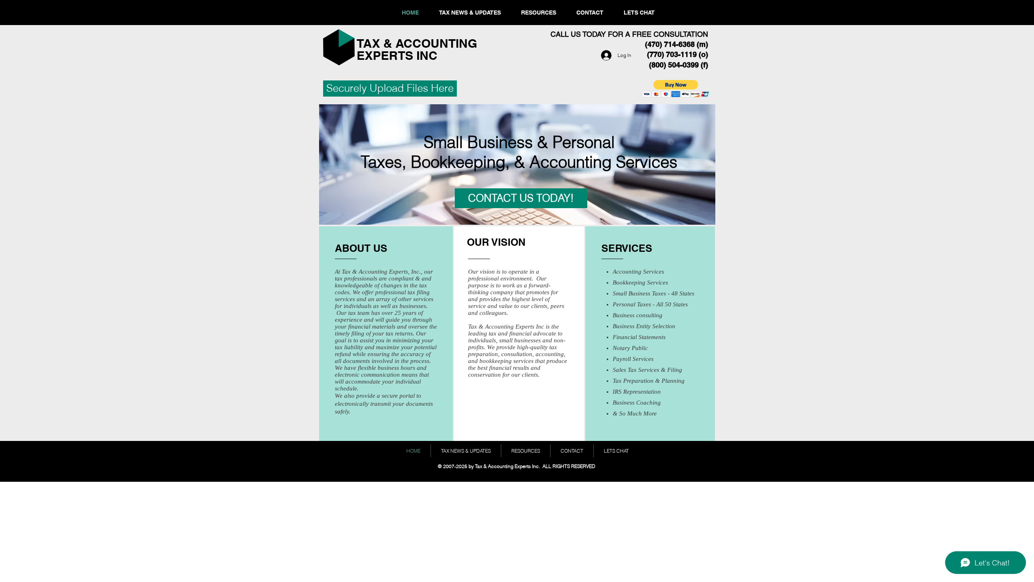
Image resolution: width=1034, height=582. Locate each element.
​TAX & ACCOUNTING (418, 43)
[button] (675, 88)
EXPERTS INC (397, 55)
